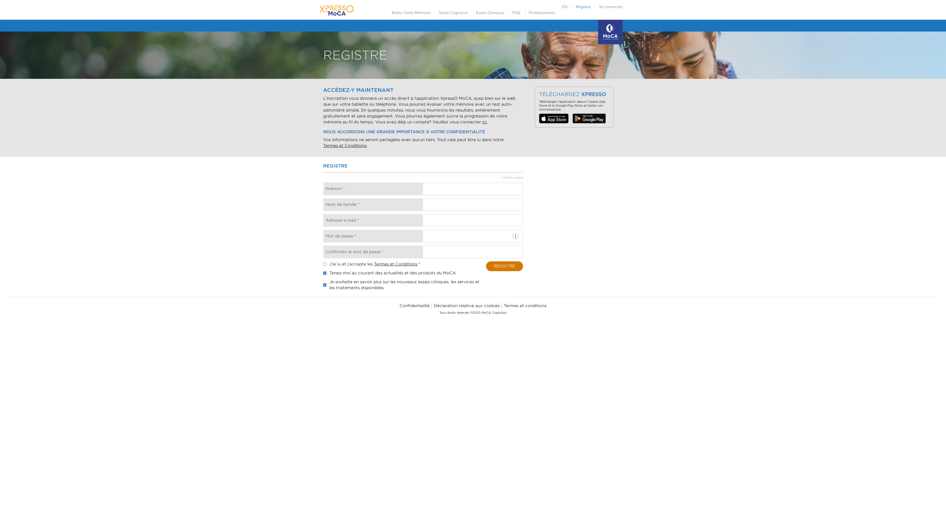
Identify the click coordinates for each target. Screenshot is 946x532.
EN (565, 7)
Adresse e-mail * (342, 220)
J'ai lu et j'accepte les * (374, 264)
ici (484, 122)
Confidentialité (415, 305)
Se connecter (611, 7)
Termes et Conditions (345, 145)
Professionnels (542, 13)
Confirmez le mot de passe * (355, 251)
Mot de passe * (341, 236)
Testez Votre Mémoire (411, 13)
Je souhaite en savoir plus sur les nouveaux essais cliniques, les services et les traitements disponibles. (404, 285)
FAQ (516, 13)
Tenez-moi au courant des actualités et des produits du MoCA (392, 273)
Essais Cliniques (490, 13)
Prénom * (335, 188)
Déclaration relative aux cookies (467, 305)
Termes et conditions (525, 305)
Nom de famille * (342, 204)
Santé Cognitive (453, 13)
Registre (583, 7)
